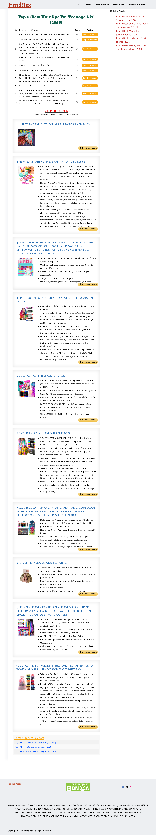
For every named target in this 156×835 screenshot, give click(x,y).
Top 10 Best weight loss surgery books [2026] (36, 751)
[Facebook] (123, 787)
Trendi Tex (28, 831)
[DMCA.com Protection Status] (78, 787)
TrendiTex (19, 4)
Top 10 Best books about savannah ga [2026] (35, 742)
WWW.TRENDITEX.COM (20, 805)
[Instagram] (130, 787)
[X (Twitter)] (127, 787)
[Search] (78, 5)
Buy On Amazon (90, 34)
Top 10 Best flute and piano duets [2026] (33, 747)
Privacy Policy (138, 4)
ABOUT (89, 4)
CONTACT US (103, 4)
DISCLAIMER (119, 4)
